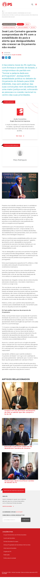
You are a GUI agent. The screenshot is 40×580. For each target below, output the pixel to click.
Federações (6, 554)
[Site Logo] (7, 4)
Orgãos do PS (7, 551)
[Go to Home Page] (2, 11)
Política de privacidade (9, 558)
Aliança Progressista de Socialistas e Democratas (16, 545)
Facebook (3, 57)
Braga (27, 24)
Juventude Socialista (9, 538)
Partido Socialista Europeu (10, 541)
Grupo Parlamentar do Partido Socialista (14, 535)
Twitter (6, 57)
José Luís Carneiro (23, 27)
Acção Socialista (16, 54)
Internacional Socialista (9, 548)
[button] (32, 4)
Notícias (20, 24)
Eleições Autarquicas (9, 27)
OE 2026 (33, 27)
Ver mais (19, 136)
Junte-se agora (7, 506)
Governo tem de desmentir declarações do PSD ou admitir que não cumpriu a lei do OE (19, 412)
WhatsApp (19, 512)
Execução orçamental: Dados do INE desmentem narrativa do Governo (18, 447)
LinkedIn (9, 57)
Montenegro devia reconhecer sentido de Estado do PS (19, 481)
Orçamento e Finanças (9, 24)
